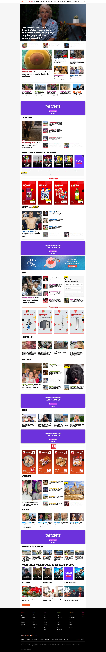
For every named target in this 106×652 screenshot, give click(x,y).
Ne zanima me (69, 288)
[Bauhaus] (53, 308)
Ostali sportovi (35, 624)
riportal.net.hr (59, 644)
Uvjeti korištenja (34, 639)
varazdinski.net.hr (53, 644)
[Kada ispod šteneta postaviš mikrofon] (74, 374)
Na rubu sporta (35, 619)
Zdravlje (58, 627)
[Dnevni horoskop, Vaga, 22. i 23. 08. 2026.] (32, 174)
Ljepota (58, 619)
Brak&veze (58, 614)
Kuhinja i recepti (59, 617)
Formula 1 (34, 627)
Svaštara (71, 624)
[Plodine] (53, 178)
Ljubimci (58, 620)
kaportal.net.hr (46, 644)
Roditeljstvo (58, 626)
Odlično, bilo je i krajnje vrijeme (72, 284)
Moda (58, 622)
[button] (23, 156)
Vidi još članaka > (26, 605)
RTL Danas (22, 619)
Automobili (58, 631)
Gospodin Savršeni (47, 626)
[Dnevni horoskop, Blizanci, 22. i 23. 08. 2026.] (50, 171)
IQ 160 (61, 1)
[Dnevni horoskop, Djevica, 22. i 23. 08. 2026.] (77, 171)
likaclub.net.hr (34, 645)
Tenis (33, 622)
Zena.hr (26, 644)
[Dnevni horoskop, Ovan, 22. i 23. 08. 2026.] (32, 171)
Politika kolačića (40, 639)
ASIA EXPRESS (67, 1)
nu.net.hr (79, 644)
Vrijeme (22, 626)
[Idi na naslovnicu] (25, 2)
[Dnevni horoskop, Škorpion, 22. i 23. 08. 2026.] (41, 174)
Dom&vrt (58, 615)
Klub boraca (34, 617)
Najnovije (83, 616)
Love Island (45, 622)
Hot (41, 1)
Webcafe (50, 1)
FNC (33, 626)
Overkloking (71, 620)
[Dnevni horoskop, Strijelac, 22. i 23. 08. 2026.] (50, 174)
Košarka (34, 620)
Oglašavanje (28, 639)
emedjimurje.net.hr (35, 644)
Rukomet (34, 615)
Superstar (45, 624)
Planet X (71, 622)
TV (44, 620)
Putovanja (58, 624)
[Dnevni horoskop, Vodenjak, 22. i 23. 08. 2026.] (68, 174)
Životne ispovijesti (59, 629)
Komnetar (71, 619)
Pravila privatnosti (47, 639)
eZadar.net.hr (74, 644)
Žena (54, 1)
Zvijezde (45, 614)
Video (83, 614)
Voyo (45, 629)
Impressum (23, 639)
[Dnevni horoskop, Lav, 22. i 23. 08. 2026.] (68, 171)
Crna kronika (23, 617)
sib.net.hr (41, 644)
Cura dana (71, 615)
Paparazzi (45, 619)
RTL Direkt (22, 620)
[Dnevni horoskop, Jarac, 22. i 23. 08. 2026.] (59, 174)
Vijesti (22, 614)
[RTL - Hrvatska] (78, 639)
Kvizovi (70, 626)
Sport (37, 1)
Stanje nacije (23, 622)
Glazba (45, 617)
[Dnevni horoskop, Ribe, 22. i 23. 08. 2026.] (77, 174)
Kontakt (53, 639)
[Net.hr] (82, 639)
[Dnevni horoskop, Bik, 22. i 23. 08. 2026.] (41, 171)
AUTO (58, 1)
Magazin (45, 1)
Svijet (22, 615)
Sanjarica (83, 617)
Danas (22, 612)
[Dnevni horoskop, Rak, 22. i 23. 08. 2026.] (59, 171)
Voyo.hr (29, 644)
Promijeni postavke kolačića (60, 639)
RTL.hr (22, 644)
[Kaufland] (53, 446)
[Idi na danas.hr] (32, 1)
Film (44, 615)
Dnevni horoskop (72, 617)
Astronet (71, 614)
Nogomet (34, 614)
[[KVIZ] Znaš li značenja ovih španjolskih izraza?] (74, 490)
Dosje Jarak (23, 624)
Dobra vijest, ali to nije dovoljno (72, 291)
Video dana (71, 627)
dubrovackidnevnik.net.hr (66, 644)
